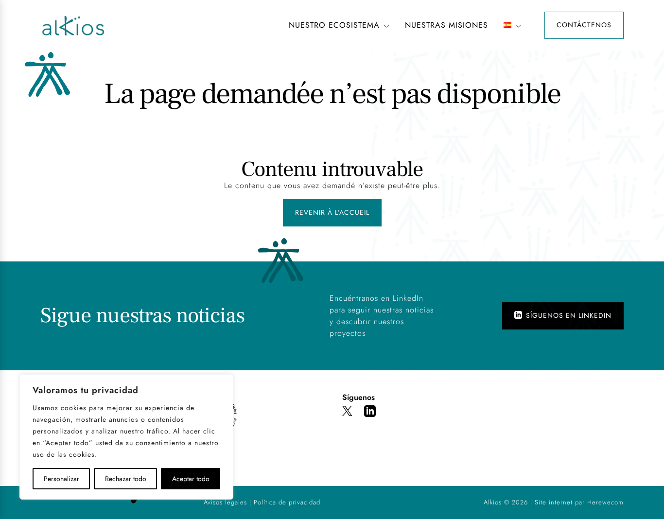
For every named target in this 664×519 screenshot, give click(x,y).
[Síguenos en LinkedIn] (370, 412)
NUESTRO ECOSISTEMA (334, 25)
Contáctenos (584, 25)
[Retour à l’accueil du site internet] (152, 25)
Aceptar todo (191, 479)
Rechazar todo (125, 479)
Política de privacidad (287, 502)
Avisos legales (225, 502)
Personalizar (61, 479)
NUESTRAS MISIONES (446, 25)
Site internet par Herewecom (579, 502)
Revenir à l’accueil (332, 212)
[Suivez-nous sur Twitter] (347, 412)
